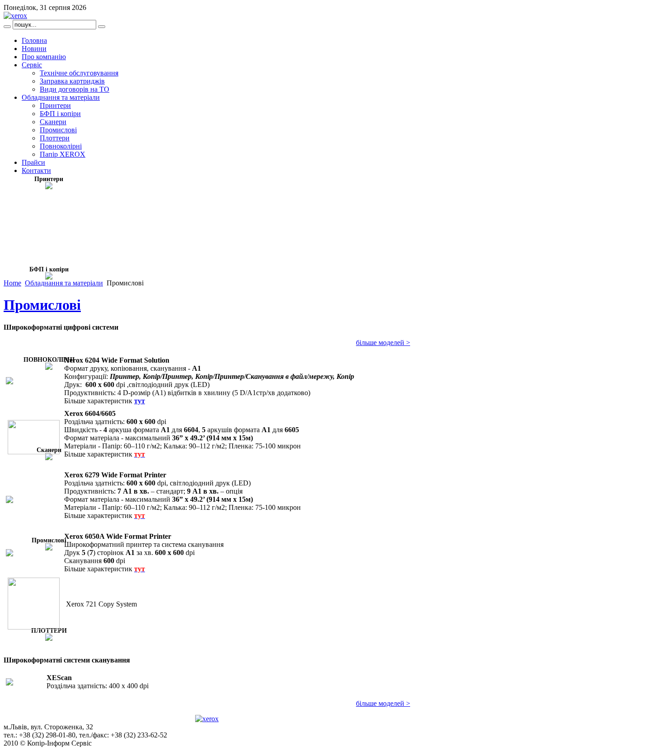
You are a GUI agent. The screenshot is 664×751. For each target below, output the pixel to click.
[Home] (15, 15)
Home (12, 283)
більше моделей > (383, 342)
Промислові (42, 305)
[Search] (7, 26)
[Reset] (101, 26)
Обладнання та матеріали (64, 283)
